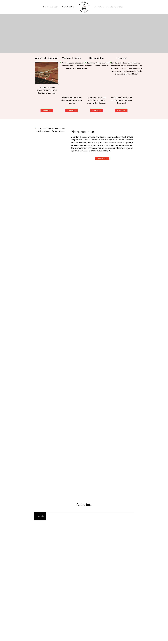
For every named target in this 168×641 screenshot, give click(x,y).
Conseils (41, 516)
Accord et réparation (50, 7)
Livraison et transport (115, 7)
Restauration (98, 7)
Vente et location (68, 7)
